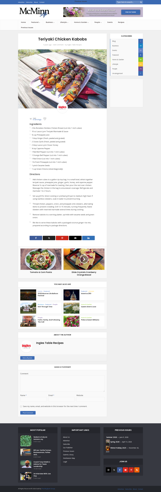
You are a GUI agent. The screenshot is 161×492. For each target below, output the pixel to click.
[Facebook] (119, 469)
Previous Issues (27, 27)
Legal (65, 462)
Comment (24, 373)
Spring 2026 (114, 442)
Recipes (121, 22)
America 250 (86, 293)
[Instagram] (108, 469)
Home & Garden (80, 22)
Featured (34, 22)
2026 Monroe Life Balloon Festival (48, 294)
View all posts (27, 358)
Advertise (66, 441)
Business (49, 22)
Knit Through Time (45, 307)
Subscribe (66, 444)
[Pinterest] (131, 469)
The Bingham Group (48, 489)
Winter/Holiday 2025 (118, 448)
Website (79, 395)
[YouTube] (125, 469)
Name (23, 395)
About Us (66, 437)
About (135, 489)
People (97, 22)
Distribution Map (69, 458)
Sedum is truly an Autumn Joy (40, 438)
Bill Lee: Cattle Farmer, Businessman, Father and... (42, 452)
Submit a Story (68, 455)
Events (110, 22)
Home (23, 22)
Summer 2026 (111, 437)
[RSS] (136, 469)
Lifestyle (63, 22)
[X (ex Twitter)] (114, 469)
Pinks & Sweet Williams (90, 320)
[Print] (45, 119)
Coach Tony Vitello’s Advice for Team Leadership (42, 464)
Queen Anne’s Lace (88, 307)
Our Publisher (68, 448)
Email (51, 395)
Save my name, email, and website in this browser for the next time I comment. (55, 406)
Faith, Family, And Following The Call (49, 321)
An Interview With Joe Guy (42, 475)
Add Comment (58, 45)
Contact (140, 489)
